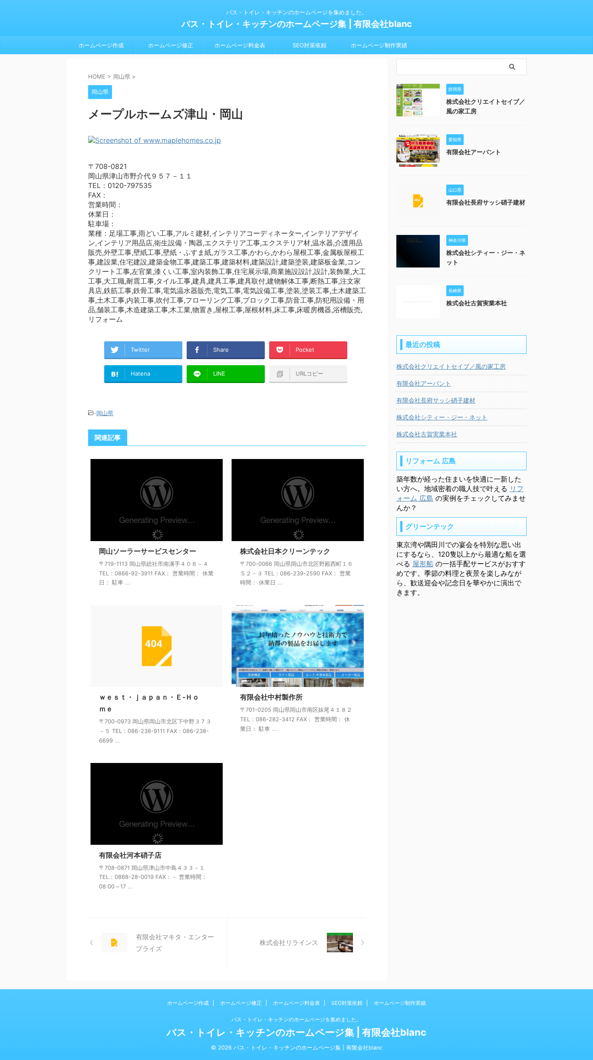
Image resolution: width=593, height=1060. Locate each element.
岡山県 (104, 412)
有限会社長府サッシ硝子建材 (485, 202)
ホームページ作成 (101, 45)
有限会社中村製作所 (271, 697)
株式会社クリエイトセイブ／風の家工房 (451, 366)
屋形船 (422, 563)
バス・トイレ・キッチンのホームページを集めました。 (296, 1019)
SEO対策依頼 (309, 45)
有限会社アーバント (473, 151)
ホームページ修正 (170, 45)
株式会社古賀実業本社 (476, 303)
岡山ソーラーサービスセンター (147, 551)
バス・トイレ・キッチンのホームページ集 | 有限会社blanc (296, 24)
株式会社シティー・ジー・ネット (442, 417)
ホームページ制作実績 (379, 45)
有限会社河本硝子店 (130, 855)
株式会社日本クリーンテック (285, 551)
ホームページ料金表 (239, 45)
